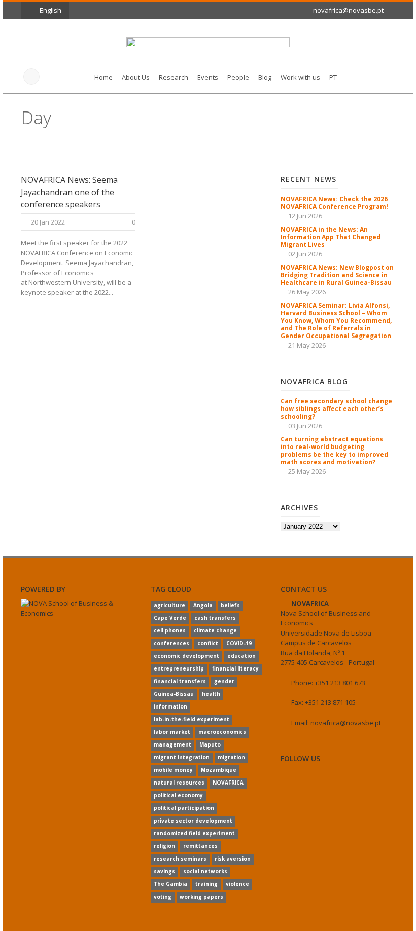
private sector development (193, 820)
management (172, 744)
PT (333, 77)
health (211, 693)
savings (164, 871)
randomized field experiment (194, 833)
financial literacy (235, 668)
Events (207, 77)
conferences (171, 643)
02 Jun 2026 (305, 253)
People (238, 77)
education (241, 655)
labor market (172, 731)
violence (237, 883)
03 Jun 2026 (305, 425)
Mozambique (218, 769)
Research (173, 77)
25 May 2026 (307, 471)
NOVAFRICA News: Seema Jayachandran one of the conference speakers (69, 192)
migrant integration (182, 757)
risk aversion (233, 858)
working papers (201, 896)
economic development (186, 655)
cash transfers (215, 617)
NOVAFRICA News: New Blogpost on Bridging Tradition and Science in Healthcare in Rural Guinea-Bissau (337, 275)
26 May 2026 (307, 291)
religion (164, 845)
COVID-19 (239, 643)
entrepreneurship (179, 668)
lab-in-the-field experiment (191, 719)
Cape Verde (170, 617)
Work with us (300, 77)
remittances (200, 845)
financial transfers (180, 681)
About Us (136, 77)
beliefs (230, 605)
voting (162, 896)
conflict (207, 643)
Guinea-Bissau (174, 693)
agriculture (169, 605)
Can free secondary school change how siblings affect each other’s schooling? (336, 409)
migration (231, 757)
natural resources (179, 782)
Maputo (210, 744)
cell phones (170, 630)
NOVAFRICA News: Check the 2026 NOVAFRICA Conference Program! (334, 203)
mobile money (173, 769)
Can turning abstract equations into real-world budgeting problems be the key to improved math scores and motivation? (334, 450)
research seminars (180, 858)
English (50, 10)
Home (103, 77)
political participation (184, 807)
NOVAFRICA (228, 782)
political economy (178, 795)
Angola (203, 605)
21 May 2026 (307, 345)
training (206, 883)
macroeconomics (222, 731)
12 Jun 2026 (305, 215)
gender (224, 681)
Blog (264, 77)
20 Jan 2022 (48, 222)
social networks (205, 871)
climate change (215, 630)
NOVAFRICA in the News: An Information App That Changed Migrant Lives (330, 237)
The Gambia (170, 883)
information (170, 706)
